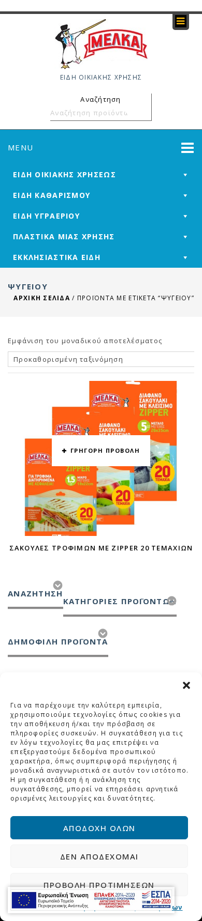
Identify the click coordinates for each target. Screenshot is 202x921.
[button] (186, 685)
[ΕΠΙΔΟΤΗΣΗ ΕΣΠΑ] (91, 900)
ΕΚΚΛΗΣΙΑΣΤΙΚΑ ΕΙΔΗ (56, 257)
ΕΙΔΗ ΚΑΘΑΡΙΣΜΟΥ (51, 195)
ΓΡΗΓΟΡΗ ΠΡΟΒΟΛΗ (105, 450)
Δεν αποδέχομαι (99, 856)
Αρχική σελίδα (41, 298)
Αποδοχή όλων (99, 828)
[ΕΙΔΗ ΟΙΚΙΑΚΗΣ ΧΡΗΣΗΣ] (101, 43)
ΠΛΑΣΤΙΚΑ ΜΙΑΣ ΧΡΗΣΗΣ (64, 236)
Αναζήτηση (142, 112)
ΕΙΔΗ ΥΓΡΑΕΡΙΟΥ (46, 216)
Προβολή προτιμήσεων (99, 885)
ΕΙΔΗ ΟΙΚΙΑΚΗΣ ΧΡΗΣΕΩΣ (64, 174)
